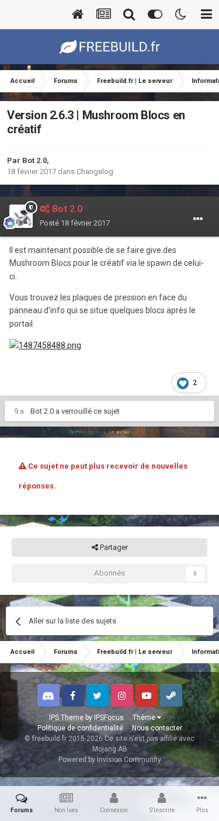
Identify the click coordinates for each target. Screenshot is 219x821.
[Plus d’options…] (198, 219)
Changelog (95, 171)
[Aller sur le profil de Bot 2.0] (21, 216)
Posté (75, 223)
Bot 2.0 (34, 160)
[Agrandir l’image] (45, 344)
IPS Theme (66, 717)
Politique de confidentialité (80, 728)
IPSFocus (109, 717)
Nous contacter (157, 728)
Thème (145, 717)
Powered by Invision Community (109, 760)
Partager (113, 547)
